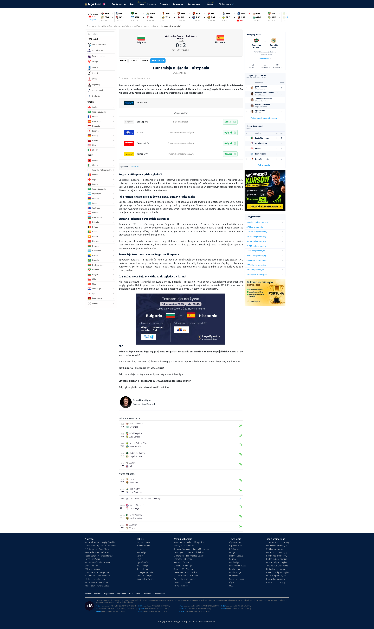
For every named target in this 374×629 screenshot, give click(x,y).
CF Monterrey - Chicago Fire (97, 572)
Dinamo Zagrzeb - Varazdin (186, 576)
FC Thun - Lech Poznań (95, 579)
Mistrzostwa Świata (145, 579)
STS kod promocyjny (275, 549)
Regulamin (121, 594)
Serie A (140, 556)
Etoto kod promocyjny (276, 576)
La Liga (139, 549)
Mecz (123, 60)
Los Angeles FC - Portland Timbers (189, 552)
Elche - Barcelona (93, 566)
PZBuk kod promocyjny (276, 569)
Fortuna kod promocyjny (277, 546)
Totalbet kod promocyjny (277, 566)
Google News (159, 594)
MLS (231, 586)
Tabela (133, 60)
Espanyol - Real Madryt (184, 546)
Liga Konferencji (236, 546)
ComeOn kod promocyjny (277, 572)
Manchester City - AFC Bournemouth (100, 546)
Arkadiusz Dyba (142, 400)
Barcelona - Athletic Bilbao (96, 582)
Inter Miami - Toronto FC (184, 562)
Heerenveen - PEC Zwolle (185, 572)
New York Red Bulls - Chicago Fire (189, 542)
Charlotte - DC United (183, 559)
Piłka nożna (107, 26)
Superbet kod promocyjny (277, 542)
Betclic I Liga (142, 566)
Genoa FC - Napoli (182, 582)
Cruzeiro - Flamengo (183, 566)
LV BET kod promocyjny (276, 562)
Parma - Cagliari (181, 586)
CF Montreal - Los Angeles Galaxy (189, 556)
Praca (130, 594)
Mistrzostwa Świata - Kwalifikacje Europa (131, 26)
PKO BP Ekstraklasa (145, 542)
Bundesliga (141, 552)
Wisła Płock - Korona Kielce (97, 586)
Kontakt (88, 594)
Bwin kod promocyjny (275, 582)
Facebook (147, 594)
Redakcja (98, 594)
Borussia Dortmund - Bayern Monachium (191, 549)
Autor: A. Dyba (144, 78)
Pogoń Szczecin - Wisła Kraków (98, 556)
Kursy (145, 60)
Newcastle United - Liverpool (98, 552)
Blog (138, 594)
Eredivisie (233, 576)
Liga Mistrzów (143, 562)
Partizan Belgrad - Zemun (185, 579)
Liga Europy (234, 549)
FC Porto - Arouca (92, 569)
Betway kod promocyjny (277, 579)
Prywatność (109, 594)
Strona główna (87, 26)
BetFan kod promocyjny (276, 559)
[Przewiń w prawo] (286, 17)
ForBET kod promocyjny (276, 552)
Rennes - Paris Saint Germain (97, 562)
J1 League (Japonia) (145, 572)
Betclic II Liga (142, 569)
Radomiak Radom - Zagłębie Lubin (100, 542)
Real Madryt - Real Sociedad (97, 576)
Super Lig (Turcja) (237, 579)
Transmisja (158, 60)
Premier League (143, 546)
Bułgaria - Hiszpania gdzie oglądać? (166, 26)
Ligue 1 (140, 559)
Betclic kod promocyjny (276, 556)
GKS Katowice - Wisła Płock (97, 549)
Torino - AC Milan (92, 559)
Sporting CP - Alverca (183, 569)
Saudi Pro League (144, 576)
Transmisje (95, 26)
